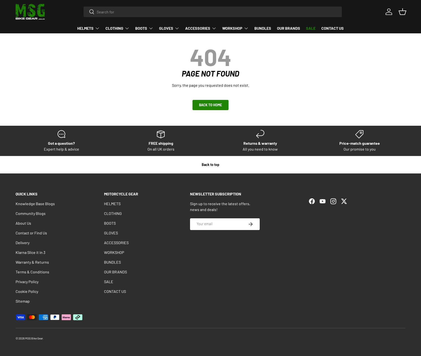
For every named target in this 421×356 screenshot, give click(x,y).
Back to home (210, 105)
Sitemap (23, 301)
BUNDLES (262, 28)
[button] (402, 11)
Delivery (22, 242)
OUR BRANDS (288, 28)
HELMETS (85, 28)
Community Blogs (31, 213)
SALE (311, 28)
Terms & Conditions (32, 271)
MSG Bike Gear (34, 338)
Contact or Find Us (31, 233)
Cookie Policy (27, 291)
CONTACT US (332, 28)
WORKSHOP (232, 28)
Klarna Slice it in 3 (30, 252)
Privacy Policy (27, 281)
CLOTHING (114, 28)
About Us (23, 223)
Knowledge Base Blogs (35, 203)
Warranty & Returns (32, 262)
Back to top (210, 165)
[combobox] (213, 12)
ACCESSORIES (197, 28)
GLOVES (166, 28)
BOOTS (141, 28)
